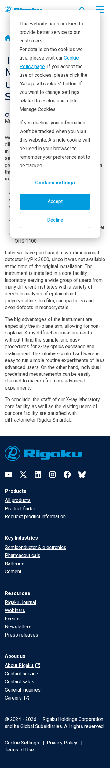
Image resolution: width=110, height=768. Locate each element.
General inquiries (23, 690)
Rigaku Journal (20, 602)
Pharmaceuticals (22, 555)
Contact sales (19, 682)
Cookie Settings (22, 743)
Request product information (35, 516)
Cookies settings (55, 183)
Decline (55, 220)
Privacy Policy (62, 743)
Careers (14, 698)
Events (12, 619)
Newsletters (18, 627)
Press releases (21, 635)
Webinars (15, 610)
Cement (13, 571)
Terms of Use (19, 750)
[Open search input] (82, 9)
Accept (55, 201)
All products (18, 500)
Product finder (20, 508)
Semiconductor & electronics (35, 547)
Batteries (14, 564)
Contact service (21, 674)
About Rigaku (19, 665)
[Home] (8, 38)
